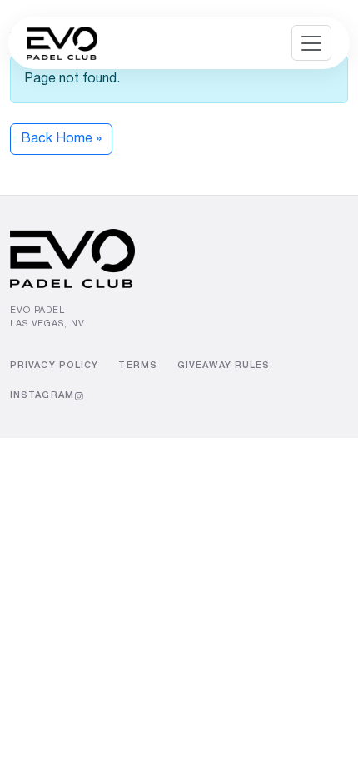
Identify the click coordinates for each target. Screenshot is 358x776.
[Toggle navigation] (311, 43)
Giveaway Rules (223, 365)
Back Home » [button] (61, 139)
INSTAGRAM (42, 395)
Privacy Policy (54, 365)
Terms (137, 365)
